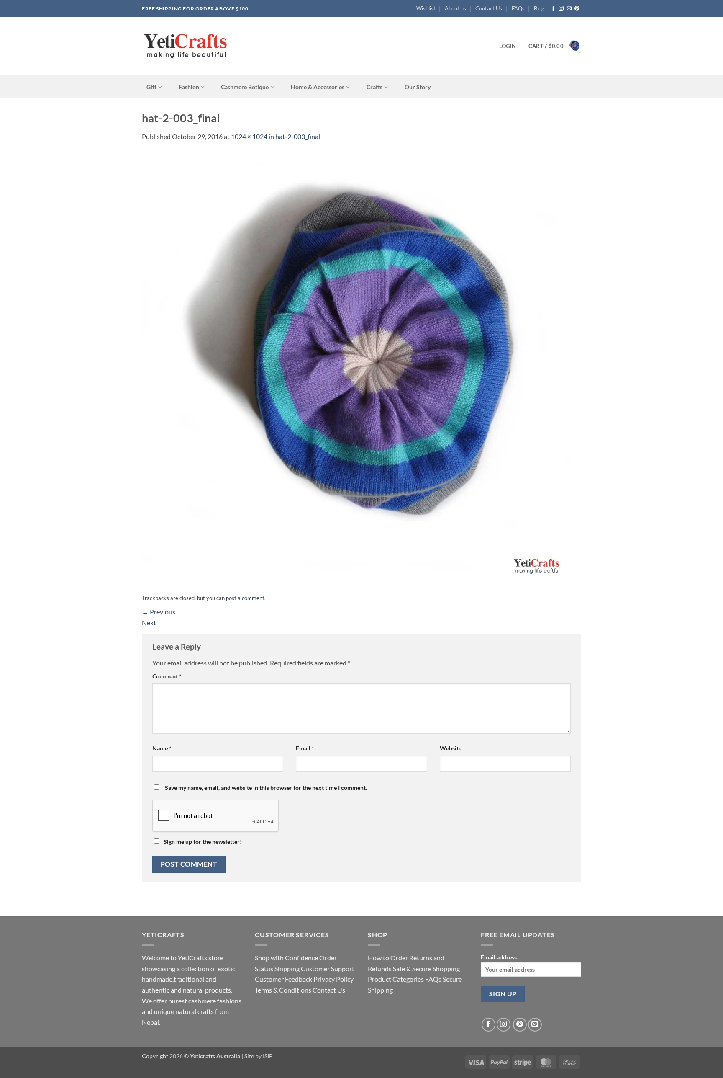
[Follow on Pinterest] (576, 9)
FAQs (518, 8)
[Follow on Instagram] (561, 9)
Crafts (374, 86)
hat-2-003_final (297, 136)
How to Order (388, 958)
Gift (151, 86)
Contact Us (488, 8)
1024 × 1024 (249, 136)
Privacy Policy (333, 979)
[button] (507, 46)
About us (455, 8)
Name (162, 748)
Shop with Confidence (286, 958)
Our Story (418, 87)
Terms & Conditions (283, 990)
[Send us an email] (569, 9)
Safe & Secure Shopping (426, 968)
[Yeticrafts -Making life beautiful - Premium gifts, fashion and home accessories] (226, 46)
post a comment (245, 598)
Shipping (287, 968)
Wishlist (426, 8)
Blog (539, 8)
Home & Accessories (317, 86)
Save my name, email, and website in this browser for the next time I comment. (266, 787)
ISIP (267, 1056)
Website (450, 748)
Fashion (189, 86)
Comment (167, 676)
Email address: (499, 957)
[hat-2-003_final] (356, 365)
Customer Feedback (283, 979)
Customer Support (327, 968)
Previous (158, 612)
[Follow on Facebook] (553, 9)
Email (305, 748)
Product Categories (396, 979)
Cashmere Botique (245, 86)
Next (153, 623)
